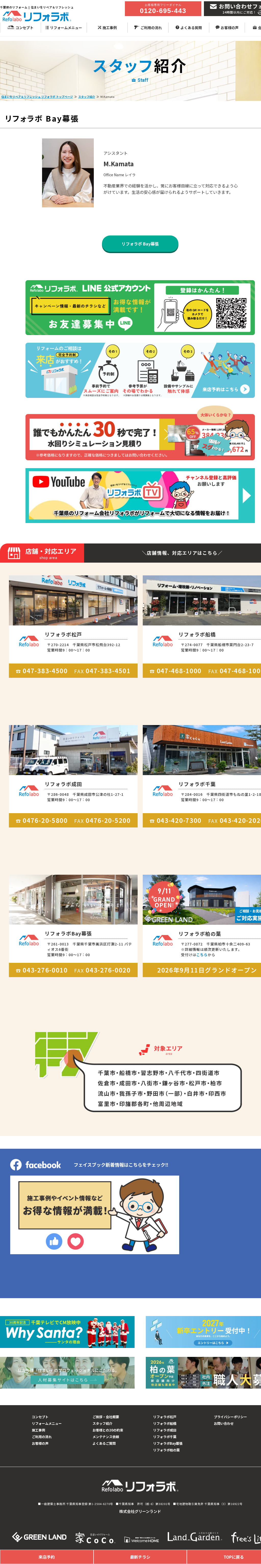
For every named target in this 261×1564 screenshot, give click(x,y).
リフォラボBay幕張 (167, 1443)
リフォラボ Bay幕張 (140, 244)
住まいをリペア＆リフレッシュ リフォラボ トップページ (37, 96)
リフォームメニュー (66, 27)
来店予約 (46, 1557)
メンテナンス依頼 (106, 1436)
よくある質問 (191, 27)
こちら (202, 954)
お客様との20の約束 (108, 1430)
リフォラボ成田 (164, 1430)
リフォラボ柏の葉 (166, 1450)
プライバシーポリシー (230, 1416)
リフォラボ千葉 (164, 1436)
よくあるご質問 (104, 1443)
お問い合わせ (224, 1423)
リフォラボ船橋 (164, 1423)
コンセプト (24, 27)
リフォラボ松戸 (164, 1416)
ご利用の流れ (151, 27)
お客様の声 (230, 27)
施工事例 (109, 27)
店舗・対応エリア (50, 553)
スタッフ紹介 (86, 96)
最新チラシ (140, 1557)
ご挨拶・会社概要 (106, 1416)
